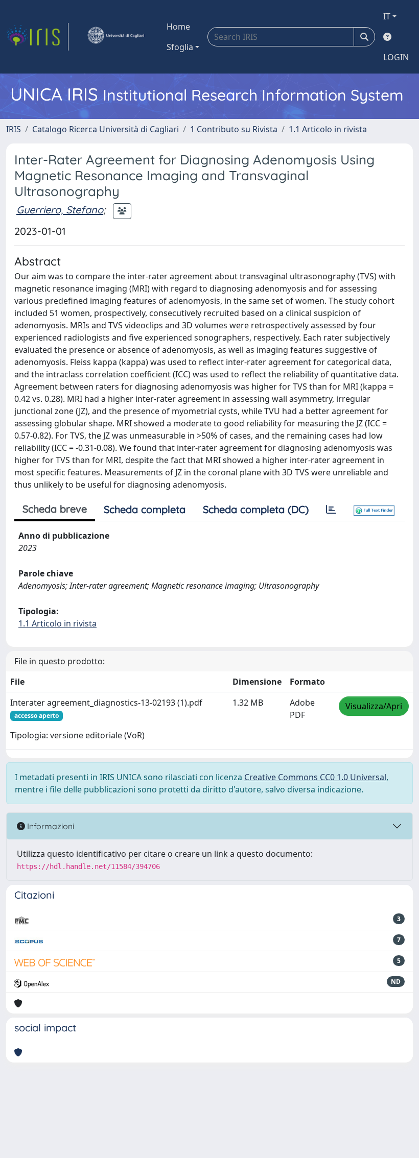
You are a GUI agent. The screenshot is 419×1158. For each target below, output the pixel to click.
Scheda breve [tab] (54, 508)
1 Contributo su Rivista (233, 129)
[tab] (331, 509)
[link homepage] (37, 37)
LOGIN (396, 57)
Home (178, 26)
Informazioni (49, 826)
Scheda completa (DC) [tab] (256, 509)
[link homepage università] (115, 37)
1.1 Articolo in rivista (328, 129)
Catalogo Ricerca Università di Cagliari (105, 129)
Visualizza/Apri (373, 706)
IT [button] (386, 16)
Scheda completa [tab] (144, 509)
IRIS (13, 129)
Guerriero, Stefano (59, 209)
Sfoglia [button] (180, 47)
